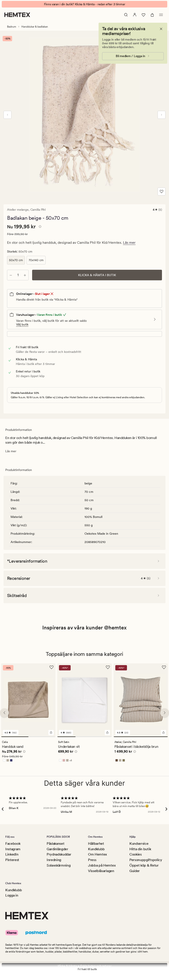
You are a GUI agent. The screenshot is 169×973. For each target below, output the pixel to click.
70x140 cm (36, 260)
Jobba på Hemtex (102, 865)
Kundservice (138, 843)
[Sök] (125, 14)
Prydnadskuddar (59, 854)
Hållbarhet (96, 843)
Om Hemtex (97, 854)
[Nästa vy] (161, 115)
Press (92, 860)
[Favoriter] (143, 14)
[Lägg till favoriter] (161, 191)
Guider (134, 871)
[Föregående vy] (7, 115)
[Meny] (161, 14)
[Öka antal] (25, 275)
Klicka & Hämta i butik (97, 275)
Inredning (54, 860)
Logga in (11, 895)
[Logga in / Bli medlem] (134, 14)
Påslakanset (55, 843)
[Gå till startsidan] (17, 15)
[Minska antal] (11, 275)
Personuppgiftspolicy (145, 860)
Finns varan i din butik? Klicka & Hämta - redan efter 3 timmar (84, 4)
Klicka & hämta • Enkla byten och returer (85, 966)
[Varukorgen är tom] (152, 14)
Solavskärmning (59, 865)
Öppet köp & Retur (144, 865)
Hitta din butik (140, 849)
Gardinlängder (57, 849)
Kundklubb (96, 849)
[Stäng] (161, 29)
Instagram (12, 849)
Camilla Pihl (38, 209)
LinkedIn (11, 854)
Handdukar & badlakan (34, 26)
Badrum (11, 26)
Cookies (135, 854)
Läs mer (129, 242)
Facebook (12, 843)
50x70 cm (16, 260)
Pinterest (12, 860)
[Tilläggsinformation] (39, 227)
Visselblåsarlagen (101, 871)
